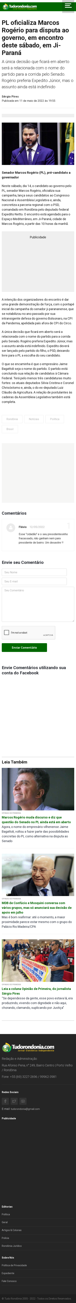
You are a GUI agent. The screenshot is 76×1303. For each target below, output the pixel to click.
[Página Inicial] (19, 6)
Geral (5, 1222)
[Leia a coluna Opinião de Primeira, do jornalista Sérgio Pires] (38, 960)
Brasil (9, 429)
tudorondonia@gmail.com (25, 1109)
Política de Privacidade (14, 1265)
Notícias (34, 419)
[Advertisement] (38, 472)
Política (54, 419)
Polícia (5, 1238)
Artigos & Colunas (12, 1230)
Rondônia (12, 419)
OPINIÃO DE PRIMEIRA (11, 813)
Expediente (8, 1273)
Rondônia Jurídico (12, 1246)
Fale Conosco (9, 1281)
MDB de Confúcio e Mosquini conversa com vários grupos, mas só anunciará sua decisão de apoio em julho (37, 907)
